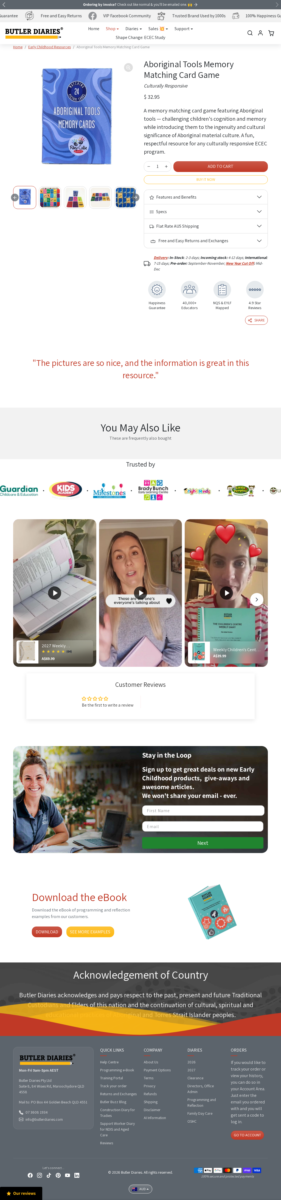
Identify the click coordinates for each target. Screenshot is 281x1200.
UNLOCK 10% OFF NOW (87, 650)
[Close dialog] (240, 533)
